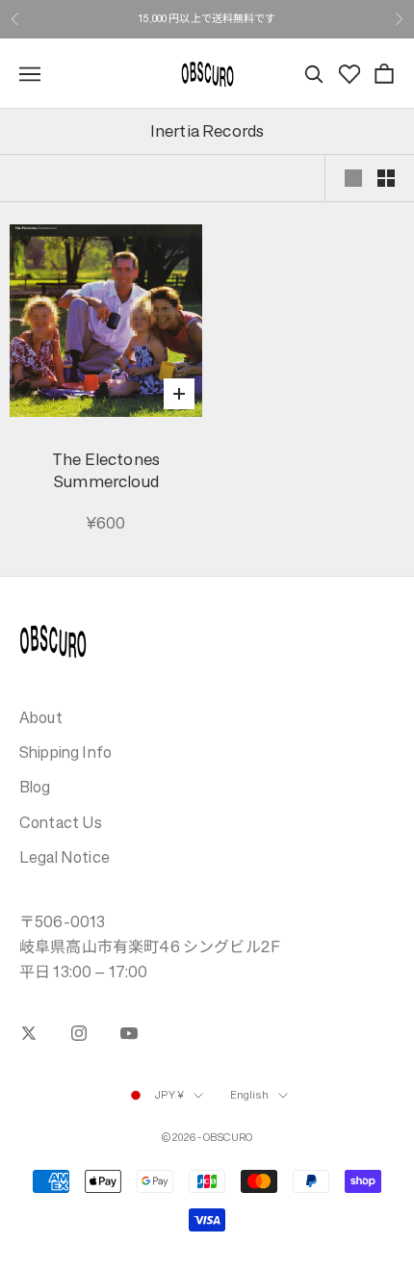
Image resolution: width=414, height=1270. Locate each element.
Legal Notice (64, 857)
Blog (35, 786)
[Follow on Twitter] (29, 1033)
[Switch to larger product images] (353, 178)
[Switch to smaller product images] (386, 178)
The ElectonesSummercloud (106, 471)
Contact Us (61, 822)
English (249, 1095)
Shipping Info (65, 752)
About (41, 717)
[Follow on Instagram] (79, 1033)
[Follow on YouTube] (129, 1033)
